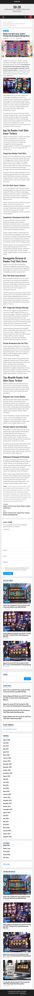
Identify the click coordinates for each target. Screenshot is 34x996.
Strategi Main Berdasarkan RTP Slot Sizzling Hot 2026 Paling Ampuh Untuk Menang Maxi (16, 711)
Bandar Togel (6, 848)
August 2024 (6, 812)
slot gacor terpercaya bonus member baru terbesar (14, 500)
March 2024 (6, 828)
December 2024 (7, 800)
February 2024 (7, 831)
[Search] (25, 17)
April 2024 (6, 825)
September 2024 (7, 809)
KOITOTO (23, 993)
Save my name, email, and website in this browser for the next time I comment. (17, 569)
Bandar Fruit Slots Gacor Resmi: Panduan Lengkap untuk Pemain (16, 506)
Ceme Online (6, 851)
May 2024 (6, 821)
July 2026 (5, 743)
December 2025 (7, 764)
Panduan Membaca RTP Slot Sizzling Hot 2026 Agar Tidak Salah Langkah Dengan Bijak (17, 717)
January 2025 (6, 797)
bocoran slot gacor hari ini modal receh (16, 486)
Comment (6, 529)
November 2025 (7, 767)
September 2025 (7, 773)
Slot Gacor (6, 30)
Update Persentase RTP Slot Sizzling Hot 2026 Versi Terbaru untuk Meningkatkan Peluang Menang (17, 651)
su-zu (17, 7)
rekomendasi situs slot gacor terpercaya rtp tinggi (15, 493)
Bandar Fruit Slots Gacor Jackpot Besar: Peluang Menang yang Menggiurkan (16, 513)
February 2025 (7, 794)
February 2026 (7, 758)
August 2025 (6, 776)
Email (5, 556)
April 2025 (6, 788)
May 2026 (5, 749)
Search (5, 674)
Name (5, 550)
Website (5, 562)
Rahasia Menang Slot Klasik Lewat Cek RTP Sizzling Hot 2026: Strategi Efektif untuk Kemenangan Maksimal (17, 621)
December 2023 (7, 837)
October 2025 (7, 770)
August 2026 (6, 740)
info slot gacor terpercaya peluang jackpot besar (16, 489)
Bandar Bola (6, 845)
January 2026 (6, 761)
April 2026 (6, 752)
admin (6, 38)
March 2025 (6, 791)
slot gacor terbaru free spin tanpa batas (16, 498)
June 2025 (6, 782)
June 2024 (6, 818)
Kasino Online (6, 854)
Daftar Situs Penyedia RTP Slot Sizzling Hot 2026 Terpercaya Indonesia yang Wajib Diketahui (17, 593)
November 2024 (7, 803)
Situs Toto (6, 864)
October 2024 (7, 806)
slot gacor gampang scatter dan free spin (20, 495)
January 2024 (7, 834)
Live (30, 17)
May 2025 (5, 785)
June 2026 (6, 746)
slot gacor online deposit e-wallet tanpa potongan (15, 497)
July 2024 (5, 815)
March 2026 (6, 755)
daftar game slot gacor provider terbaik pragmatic (16, 487)
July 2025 (5, 779)
